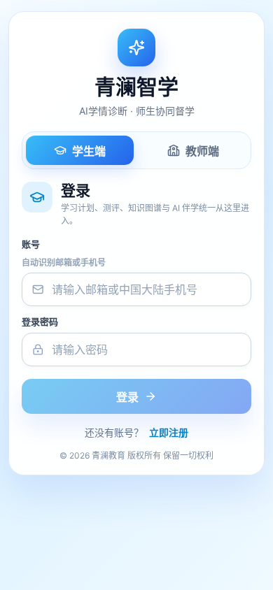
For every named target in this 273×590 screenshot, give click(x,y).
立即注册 (168, 432)
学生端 (89, 151)
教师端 (202, 151)
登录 (127, 397)
